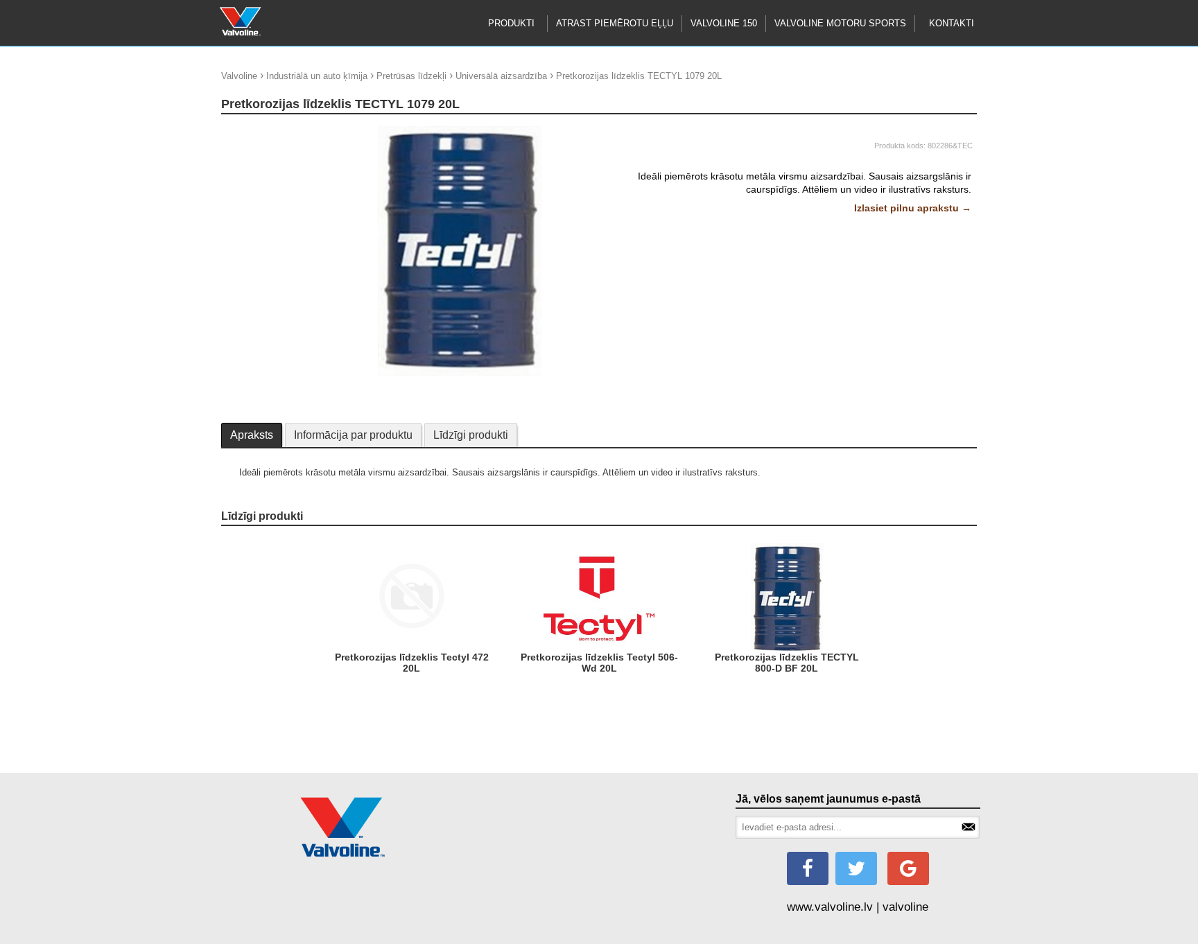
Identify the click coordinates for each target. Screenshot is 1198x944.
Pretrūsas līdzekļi (411, 76)
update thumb (252, 131)
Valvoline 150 (724, 23)
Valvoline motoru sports (840, 23)
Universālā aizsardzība (501, 76)
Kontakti (951, 23)
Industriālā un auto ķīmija (316, 76)
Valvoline (239, 76)
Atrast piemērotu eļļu (614, 23)
